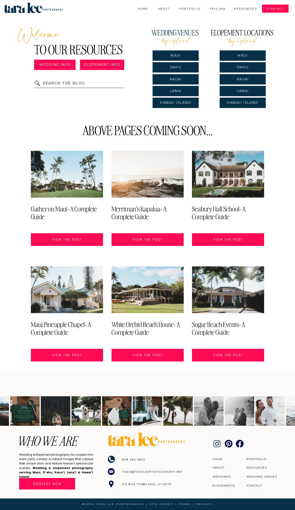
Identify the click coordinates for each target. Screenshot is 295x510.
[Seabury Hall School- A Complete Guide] (228, 174)
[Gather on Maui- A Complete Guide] (67, 174)
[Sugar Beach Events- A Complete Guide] (228, 289)
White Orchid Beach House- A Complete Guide (146, 328)
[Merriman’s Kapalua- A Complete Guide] (148, 174)
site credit (162, 504)
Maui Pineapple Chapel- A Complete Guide (61, 328)
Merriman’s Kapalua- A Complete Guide (139, 212)
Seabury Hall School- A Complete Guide (219, 212)
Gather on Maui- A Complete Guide (64, 212)
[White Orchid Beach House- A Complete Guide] (148, 289)
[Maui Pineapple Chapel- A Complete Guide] (67, 289)
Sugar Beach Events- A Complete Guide (218, 328)
